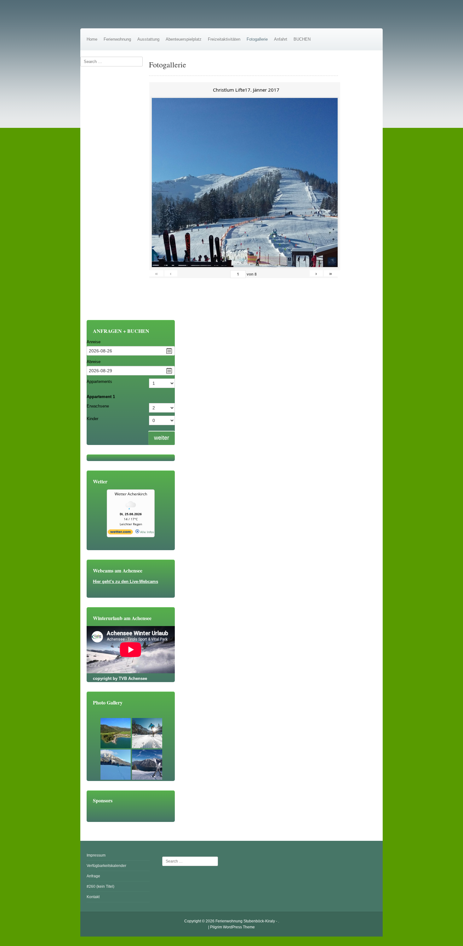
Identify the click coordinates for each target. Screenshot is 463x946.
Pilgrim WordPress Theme (232, 927)
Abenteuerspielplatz (184, 39)
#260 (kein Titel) (100, 886)
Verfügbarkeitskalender (106, 865)
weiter (161, 438)
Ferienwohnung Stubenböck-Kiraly (245, 921)
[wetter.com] (120, 533)
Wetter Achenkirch (131, 494)
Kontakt (93, 897)
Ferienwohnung (117, 39)
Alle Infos (146, 532)
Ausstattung (148, 39)
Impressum (96, 855)
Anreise (93, 341)
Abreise (93, 361)
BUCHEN (302, 39)
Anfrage (93, 876)
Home (92, 39)
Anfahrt (280, 39)
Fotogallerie (257, 39)
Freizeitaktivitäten (224, 39)
